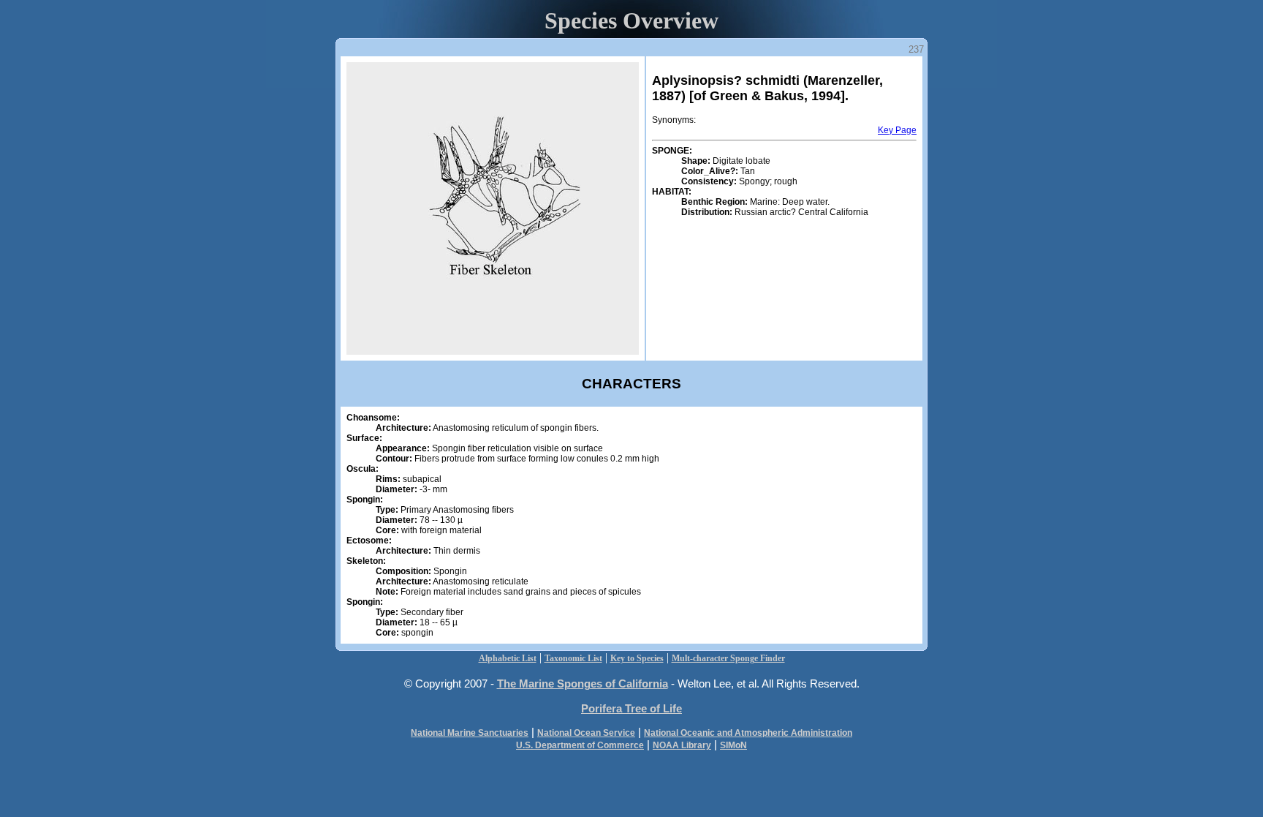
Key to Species (637, 658)
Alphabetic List (507, 658)
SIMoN (733, 745)
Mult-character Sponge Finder (728, 658)
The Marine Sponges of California (582, 683)
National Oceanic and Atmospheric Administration (748, 733)
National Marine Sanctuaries (469, 733)
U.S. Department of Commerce (580, 745)
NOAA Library (682, 745)
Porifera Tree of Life (631, 708)
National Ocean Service (586, 733)
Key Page (897, 130)
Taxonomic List (573, 658)
